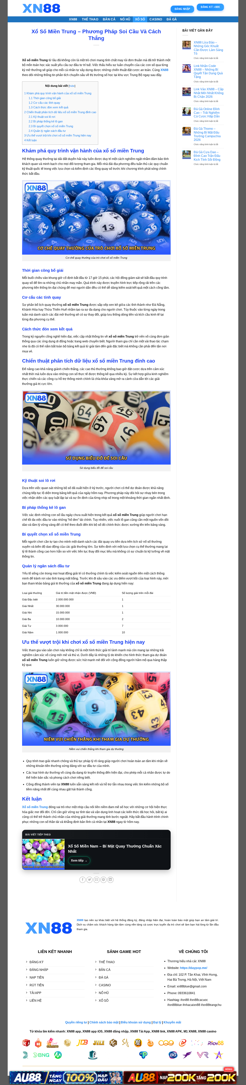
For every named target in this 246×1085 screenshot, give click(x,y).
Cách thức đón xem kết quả (48, 107)
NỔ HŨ (125, 19)
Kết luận (30, 140)
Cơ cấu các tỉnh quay (44, 102)
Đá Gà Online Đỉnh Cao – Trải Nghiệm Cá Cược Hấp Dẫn (207, 112)
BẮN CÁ (109, 19)
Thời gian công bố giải (45, 98)
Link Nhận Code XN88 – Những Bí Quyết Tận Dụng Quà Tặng (208, 71)
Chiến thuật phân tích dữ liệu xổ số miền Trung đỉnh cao (60, 112)
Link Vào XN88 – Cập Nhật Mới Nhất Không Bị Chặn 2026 (209, 93)
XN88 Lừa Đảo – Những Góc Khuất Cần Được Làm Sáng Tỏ (208, 48)
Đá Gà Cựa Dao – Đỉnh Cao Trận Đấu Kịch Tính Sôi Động (207, 155)
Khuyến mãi (172, 1022)
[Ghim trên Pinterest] (103, 880)
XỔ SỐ (140, 19)
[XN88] (41, 8)
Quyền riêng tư (76, 1022)
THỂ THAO (90, 19)
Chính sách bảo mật (104, 1022)
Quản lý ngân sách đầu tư (47, 130)
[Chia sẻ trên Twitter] (89, 880)
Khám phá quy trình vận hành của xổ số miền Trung (57, 93)
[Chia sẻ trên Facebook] (82, 880)
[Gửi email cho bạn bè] (96, 880)
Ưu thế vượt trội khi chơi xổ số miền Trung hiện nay (57, 135)
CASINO (156, 19)
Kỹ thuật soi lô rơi (42, 116)
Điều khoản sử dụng (136, 1022)
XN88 (73, 19)
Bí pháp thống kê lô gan (46, 121)
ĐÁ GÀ (172, 19)
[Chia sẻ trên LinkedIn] (110, 880)
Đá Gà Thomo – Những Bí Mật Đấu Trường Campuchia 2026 (207, 134)
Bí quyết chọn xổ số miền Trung (51, 126)
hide (72, 85)
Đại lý (157, 1022)
